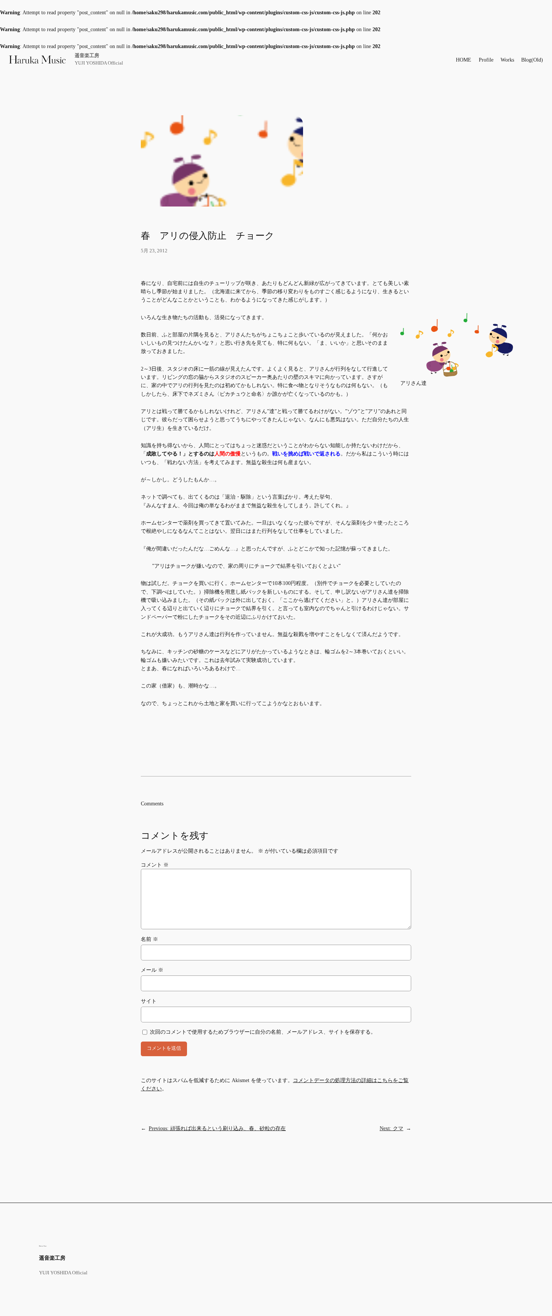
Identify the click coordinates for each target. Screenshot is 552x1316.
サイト (149, 1001)
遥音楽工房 (87, 55)
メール (152, 970)
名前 (149, 939)
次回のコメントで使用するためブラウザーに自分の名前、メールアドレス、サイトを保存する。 (263, 1032)
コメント (155, 865)
